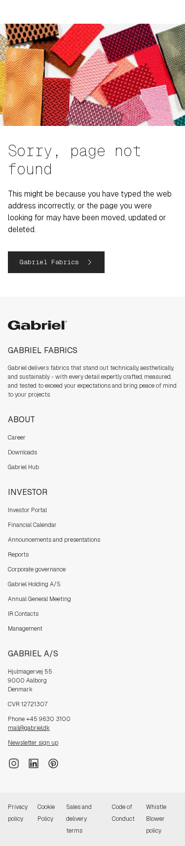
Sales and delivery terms (79, 819)
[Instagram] (14, 762)
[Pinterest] (53, 762)
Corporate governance (37, 569)
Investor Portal (27, 510)
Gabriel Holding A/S (34, 584)
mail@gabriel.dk (29, 728)
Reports (18, 555)
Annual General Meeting (39, 599)
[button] (56, 262)
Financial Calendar (32, 525)
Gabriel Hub (23, 467)
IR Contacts (23, 614)
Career (17, 438)
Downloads (22, 452)
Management (25, 629)
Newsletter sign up (33, 743)
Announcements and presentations (54, 540)
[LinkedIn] (33, 762)
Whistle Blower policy (156, 819)
